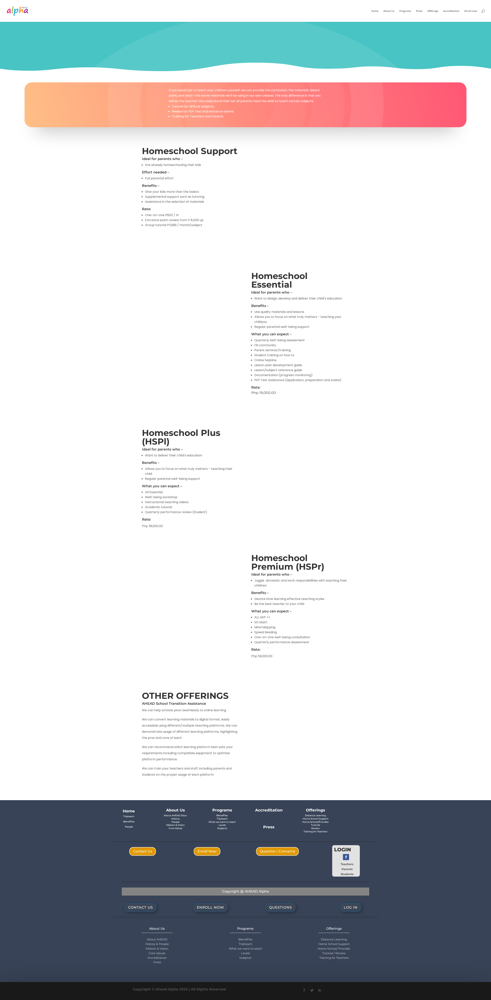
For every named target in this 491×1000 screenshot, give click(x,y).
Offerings (432, 11)
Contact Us (142, 851)
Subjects (222, 828)
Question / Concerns (277, 851)
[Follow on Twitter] (312, 990)
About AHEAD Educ (175, 815)
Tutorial (315, 825)
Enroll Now (207, 851)
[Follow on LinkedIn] (319, 990)
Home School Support (315, 818)
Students (347, 874)
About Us (388, 11)
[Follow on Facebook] (346, 857)
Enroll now (470, 11)
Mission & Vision (175, 825)
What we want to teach (222, 821)
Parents (347, 869)
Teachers (347, 864)
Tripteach (128, 816)
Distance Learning (315, 815)
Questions (280, 907)
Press (419, 11)
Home (374, 11)
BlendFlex (129, 821)
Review (315, 828)
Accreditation (451, 11)
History (175, 818)
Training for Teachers (315, 831)
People (129, 826)
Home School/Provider (315, 821)
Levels (222, 825)
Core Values (175, 828)
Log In (351, 907)
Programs (405, 11)
